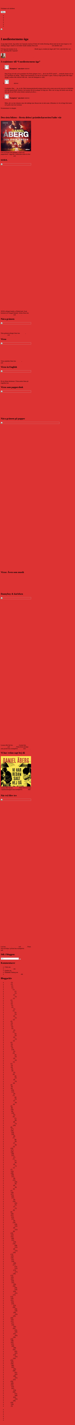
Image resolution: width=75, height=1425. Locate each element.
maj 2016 (7, 1194)
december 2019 (9, 1118)
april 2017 (8, 1175)
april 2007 (8, 1386)
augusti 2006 (9, 1401)
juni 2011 (7, 1298)
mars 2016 (8, 1198)
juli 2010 (7, 1318)
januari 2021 (8, 1095)
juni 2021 (8, 1086)
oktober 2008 (9, 1355)
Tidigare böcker (9, 22)
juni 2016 (8, 1192)
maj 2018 (7, 1152)
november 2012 (9, 1268)
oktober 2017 (9, 1164)
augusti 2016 (9, 1189)
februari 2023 (9, 1051)
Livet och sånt (30, 57)
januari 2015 (8, 1222)
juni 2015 (8, 1213)
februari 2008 (9, 1369)
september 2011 (9, 1293)
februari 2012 (9, 1284)
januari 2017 (8, 1180)
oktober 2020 (9, 1101)
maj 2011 (7, 1300)
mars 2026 (8, 988)
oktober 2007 (9, 1376)
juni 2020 (8, 1108)
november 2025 (9, 993)
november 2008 (9, 1353)
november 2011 (9, 1289)
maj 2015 (7, 1215)
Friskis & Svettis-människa (25, 49)
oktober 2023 (9, 1037)
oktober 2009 (9, 1334)
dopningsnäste (66, 45)
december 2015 (9, 1203)
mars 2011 (8, 1304)
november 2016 (9, 1183)
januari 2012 (8, 1286)
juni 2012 (8, 1277)
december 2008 (9, 1351)
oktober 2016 (9, 1185)
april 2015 (8, 1217)
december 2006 (9, 1394)
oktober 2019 (9, 1122)
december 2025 (9, 991)
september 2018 (9, 1145)
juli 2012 (7, 1275)
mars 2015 (8, 1219)
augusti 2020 (9, 1104)
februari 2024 (9, 1030)
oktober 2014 (9, 1228)
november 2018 (9, 1141)
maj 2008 (7, 1364)
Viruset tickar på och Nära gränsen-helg (28, 969)
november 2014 (9, 1226)
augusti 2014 (9, 1231)
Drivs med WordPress (16, 1423)
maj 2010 (7, 1321)
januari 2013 (8, 1265)
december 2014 (9, 1224)
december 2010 (9, 1309)
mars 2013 (8, 1261)
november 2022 (9, 1056)
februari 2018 (9, 1157)
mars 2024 (8, 1028)
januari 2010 (8, 1328)
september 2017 (9, 1166)
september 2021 (9, 1081)
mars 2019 (8, 1134)
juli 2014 (7, 1233)
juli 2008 (7, 1360)
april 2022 (8, 1069)
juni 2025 (8, 1002)
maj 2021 (7, 1088)
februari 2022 (9, 1072)
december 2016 (9, 1182)
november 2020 (9, 1099)
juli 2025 (7, 1000)
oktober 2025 (9, 995)
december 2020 (9, 1097)
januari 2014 (8, 1243)
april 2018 (8, 1153)
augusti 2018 (9, 1146)
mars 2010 (8, 1325)
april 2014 (8, 1238)
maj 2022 (7, 1067)
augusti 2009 (9, 1337)
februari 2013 (9, 1263)
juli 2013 (7, 1254)
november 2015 (9, 1205)
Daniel (11, 83)
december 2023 (9, 1033)
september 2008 (9, 1356)
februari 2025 (9, 1009)
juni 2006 (8, 1404)
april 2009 (8, 1344)
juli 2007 (7, 1381)
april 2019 (8, 1132)
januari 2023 (8, 1053)
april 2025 (8, 1005)
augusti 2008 (9, 1358)
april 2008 (8, 1365)
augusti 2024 (9, 1019)
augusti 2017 (9, 1168)
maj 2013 (7, 1258)
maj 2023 (7, 1046)
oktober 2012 (9, 1270)
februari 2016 (9, 1199)
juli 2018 (7, 1148)
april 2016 (8, 1196)
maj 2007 (7, 1385)
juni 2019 (8, 1129)
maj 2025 (7, 1003)
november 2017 (9, 1162)
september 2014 (9, 1229)
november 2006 (9, 1395)
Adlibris (20, 748)
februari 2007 (9, 1390)
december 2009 (9, 1330)
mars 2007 (8, 1388)
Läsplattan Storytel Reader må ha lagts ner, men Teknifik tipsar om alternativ (34, 967)
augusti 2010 (9, 1316)
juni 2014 (8, 1235)
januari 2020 (8, 1116)
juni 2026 (8, 982)
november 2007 (9, 1374)
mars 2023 (8, 1049)
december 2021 (9, 1076)
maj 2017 (7, 1173)
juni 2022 (8, 1065)
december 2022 (9, 1055)
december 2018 (9, 1139)
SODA (7, 19)
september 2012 (9, 1272)
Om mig (7, 24)
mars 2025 (8, 1007)
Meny (3, 12)
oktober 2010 (9, 1312)
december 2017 (9, 1161)
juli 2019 (7, 1127)
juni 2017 (8, 1171)
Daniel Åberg (5, 5)
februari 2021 (9, 1093)
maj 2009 (7, 1342)
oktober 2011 (9, 1291)
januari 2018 (8, 1159)
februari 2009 (9, 1348)
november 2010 (9, 1311)
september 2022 (9, 1060)
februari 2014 (9, 1242)
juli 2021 (7, 1085)
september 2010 (9, 1314)
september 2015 (9, 1208)
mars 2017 (8, 1176)
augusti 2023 (9, 1041)
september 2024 (9, 1018)
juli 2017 (7, 1169)
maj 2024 (7, 1025)
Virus (6, 15)
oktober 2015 (9, 1206)
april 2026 (8, 986)
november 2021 (9, 1078)
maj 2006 (7, 1406)
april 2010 (8, 1323)
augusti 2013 (9, 1252)
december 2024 (9, 1012)
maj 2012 (7, 1279)
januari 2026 (8, 989)
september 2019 (9, 1123)
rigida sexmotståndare (44, 45)
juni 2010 (8, 1319)
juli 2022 (7, 1063)
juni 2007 (8, 1383)
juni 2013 (8, 1256)
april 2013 (8, 1259)
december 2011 (9, 1288)
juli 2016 (7, 1191)
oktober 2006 (9, 1397)
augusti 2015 (9, 1210)
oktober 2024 (9, 1016)
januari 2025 (8, 1011)
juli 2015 (7, 1212)
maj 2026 (7, 984)
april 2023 (8, 1048)
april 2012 (8, 1281)
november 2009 (9, 1332)
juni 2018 (8, 1150)
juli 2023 (7, 1042)
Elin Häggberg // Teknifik (13, 974)
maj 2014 (7, 1236)
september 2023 (9, 1039)
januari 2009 (8, 1349)
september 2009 (9, 1335)
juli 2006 (7, 1402)
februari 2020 (9, 1115)
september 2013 (9, 1251)
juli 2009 (7, 1339)
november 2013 (9, 1247)
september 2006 (9, 1399)
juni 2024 (8, 1023)
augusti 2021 (9, 1083)
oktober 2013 (9, 1249)
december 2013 (9, 1245)
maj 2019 (7, 1131)
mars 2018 (8, 1155)
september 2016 (9, 1187)
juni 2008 (8, 1362)
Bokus (28, 748)
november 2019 (9, 1120)
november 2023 (9, 1035)
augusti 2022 (9, 1062)
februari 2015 (9, 1221)
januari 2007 (8, 1392)
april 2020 (8, 1111)
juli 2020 (7, 1106)
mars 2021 (8, 1092)
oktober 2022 (9, 1058)
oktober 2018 (9, 1143)
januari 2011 (8, 1307)
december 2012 (9, 1266)
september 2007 (9, 1378)
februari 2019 (9, 1136)
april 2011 (8, 1302)
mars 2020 (8, 1113)
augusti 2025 (9, 998)
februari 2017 (9, 1178)
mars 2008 (8, 1367)
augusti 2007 (9, 1379)
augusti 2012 (9, 1273)
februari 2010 (9, 1326)
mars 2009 (8, 1346)
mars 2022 (8, 1071)
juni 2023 (8, 1044)
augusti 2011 (8, 1295)
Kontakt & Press (10, 26)
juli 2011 (7, 1296)
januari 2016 (8, 1201)
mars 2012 (8, 1282)
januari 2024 (8, 1032)
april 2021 (8, 1090)
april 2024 (8, 1026)
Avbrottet (7, 21)
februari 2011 (9, 1305)
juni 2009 (8, 1341)
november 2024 (9, 1014)
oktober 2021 (9, 1079)
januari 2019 (8, 1138)
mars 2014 (8, 1240)
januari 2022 (8, 1074)
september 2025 (9, 996)
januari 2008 (8, 1371)
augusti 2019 (9, 1125)
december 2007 (9, 1372)
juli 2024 (7, 1021)
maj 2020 (7, 1109)
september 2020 (9, 1102)
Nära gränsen (9, 17)
